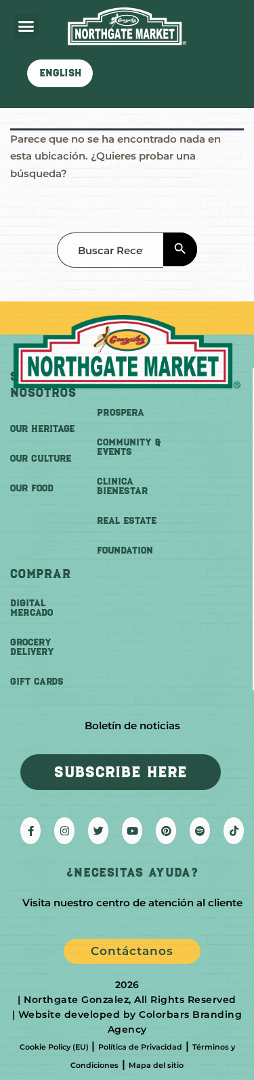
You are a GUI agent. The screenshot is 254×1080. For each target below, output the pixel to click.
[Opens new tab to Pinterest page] (166, 830)
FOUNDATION (125, 550)
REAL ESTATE (126, 520)
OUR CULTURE (40, 458)
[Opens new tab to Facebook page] (30, 830)
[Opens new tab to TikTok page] (234, 830)
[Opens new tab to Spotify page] (200, 830)
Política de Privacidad (140, 1047)
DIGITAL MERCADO (31, 607)
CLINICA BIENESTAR (122, 486)
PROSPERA (120, 412)
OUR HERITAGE (42, 429)
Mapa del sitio (156, 1065)
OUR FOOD (32, 488)
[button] (26, 26)
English (60, 73)
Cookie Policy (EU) (54, 1047)
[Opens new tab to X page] (98, 830)
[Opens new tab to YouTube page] (132, 830)
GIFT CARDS (37, 681)
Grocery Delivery (32, 647)
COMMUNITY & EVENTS (129, 447)
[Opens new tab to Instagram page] (64, 830)
